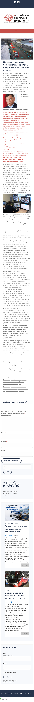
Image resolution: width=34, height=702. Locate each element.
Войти (8, 677)
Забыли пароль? (8, 682)
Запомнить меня (10, 672)
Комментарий (6, 415)
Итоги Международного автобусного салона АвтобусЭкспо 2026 (15, 594)
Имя (3, 433)
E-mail (4, 441)
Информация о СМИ (10, 491)
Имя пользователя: (8, 654)
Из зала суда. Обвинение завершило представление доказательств (17, 527)
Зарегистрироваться (10, 680)
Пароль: (6, 664)
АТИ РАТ (8, 535)
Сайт (3, 450)
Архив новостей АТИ (10, 493)
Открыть (25, 565)
